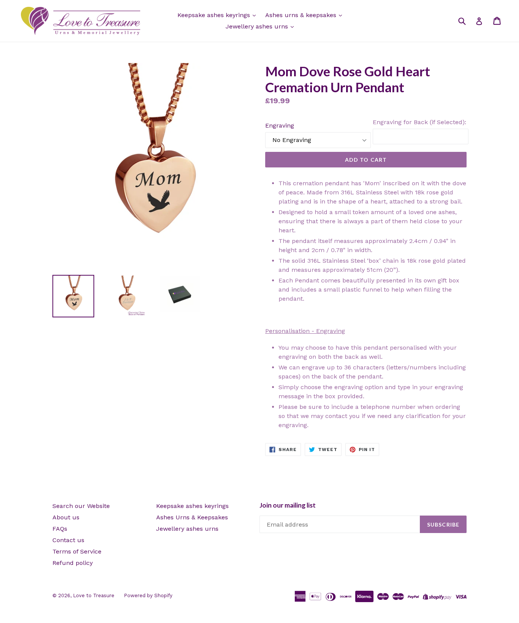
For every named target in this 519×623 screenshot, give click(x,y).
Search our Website (81, 505)
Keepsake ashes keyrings (214, 15)
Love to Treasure (93, 595)
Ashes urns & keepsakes (301, 15)
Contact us (68, 540)
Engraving (279, 125)
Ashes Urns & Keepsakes (192, 517)
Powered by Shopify (148, 595)
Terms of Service (76, 551)
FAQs (59, 528)
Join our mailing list (288, 505)
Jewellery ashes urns (258, 26)
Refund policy (72, 562)
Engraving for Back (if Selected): (419, 122)
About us (65, 517)
